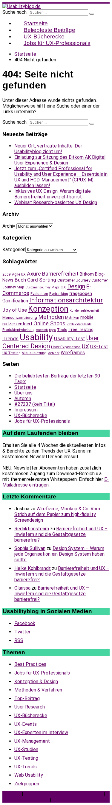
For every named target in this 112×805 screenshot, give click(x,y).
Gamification (15, 301)
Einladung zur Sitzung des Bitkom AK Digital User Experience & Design (59, 160)
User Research (29, 707)
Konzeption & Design (36, 681)
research (42, 330)
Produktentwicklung (18, 330)
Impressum (26, 410)
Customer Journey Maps (42, 287)
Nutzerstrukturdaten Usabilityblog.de (63, 794)
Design (76, 286)
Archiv (8, 226)
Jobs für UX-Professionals (57, 43)
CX (63, 287)
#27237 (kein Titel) (34, 404)
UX (85, 346)
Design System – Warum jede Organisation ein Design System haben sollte (59, 554)
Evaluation (39, 294)
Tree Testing (80, 329)
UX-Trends (25, 767)
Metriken (72, 318)
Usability (36, 337)
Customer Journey (73, 280)
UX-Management (32, 741)
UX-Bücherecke (30, 415)
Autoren (22, 398)
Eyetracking (58, 294)
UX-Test (99, 346)
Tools (62, 329)
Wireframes (73, 352)
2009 (6, 274)
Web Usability (28, 775)
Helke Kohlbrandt (32, 568)
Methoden (51, 317)
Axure (34, 274)
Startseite (25, 387)
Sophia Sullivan (29, 548)
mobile (86, 317)
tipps (52, 330)
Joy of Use (14, 310)
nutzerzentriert (17, 324)
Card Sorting (41, 280)
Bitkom (87, 274)
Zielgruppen (26, 784)
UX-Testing (11, 353)
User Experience (66, 346)
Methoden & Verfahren (38, 690)
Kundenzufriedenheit (84, 311)
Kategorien (13, 249)
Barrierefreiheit (60, 274)
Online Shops (49, 323)
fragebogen (80, 293)
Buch (20, 280)
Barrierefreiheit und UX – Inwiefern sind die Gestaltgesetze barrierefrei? (61, 534)
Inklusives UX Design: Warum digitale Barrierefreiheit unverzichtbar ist (52, 194)
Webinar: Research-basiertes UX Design (55, 202)
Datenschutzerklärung (25, 800)
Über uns (23, 393)
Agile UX (19, 274)
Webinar (53, 353)
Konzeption (48, 309)
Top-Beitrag (27, 698)
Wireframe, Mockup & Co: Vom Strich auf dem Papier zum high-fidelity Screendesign (57, 514)
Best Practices (30, 664)
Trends (10, 338)
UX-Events (25, 724)
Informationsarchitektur (66, 300)
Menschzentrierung (19, 317)
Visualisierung (34, 352)
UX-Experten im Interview (41, 732)
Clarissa (22, 588)
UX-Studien (26, 749)
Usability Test (69, 338)
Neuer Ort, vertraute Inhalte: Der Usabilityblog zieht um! (48, 148)
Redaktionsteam (31, 529)
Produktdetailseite (79, 324)
